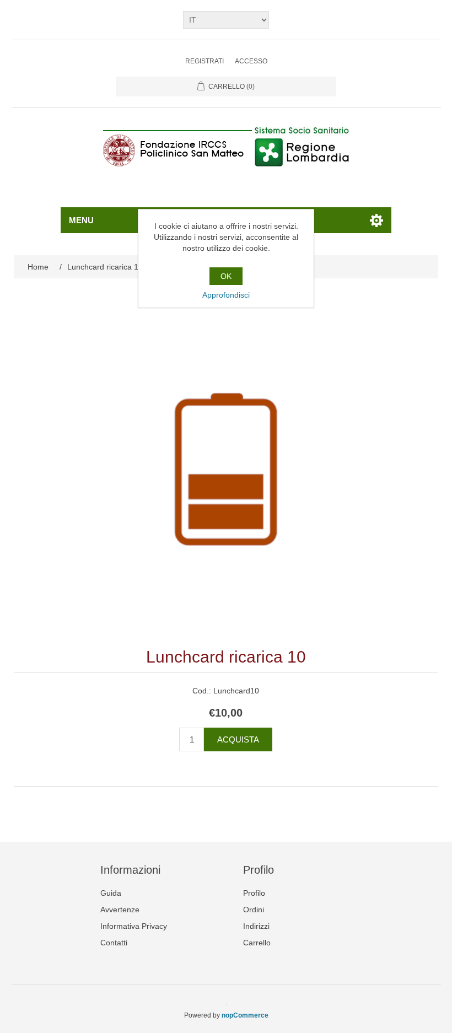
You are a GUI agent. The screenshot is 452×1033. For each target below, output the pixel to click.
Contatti (113, 942)
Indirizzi (256, 926)
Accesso (251, 61)
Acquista (238, 739)
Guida (110, 893)
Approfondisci (226, 294)
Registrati (204, 61)
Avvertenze (119, 909)
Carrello (257, 942)
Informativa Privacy (133, 926)
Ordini (253, 909)
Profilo (254, 893)
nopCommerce (245, 1015)
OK (226, 276)
